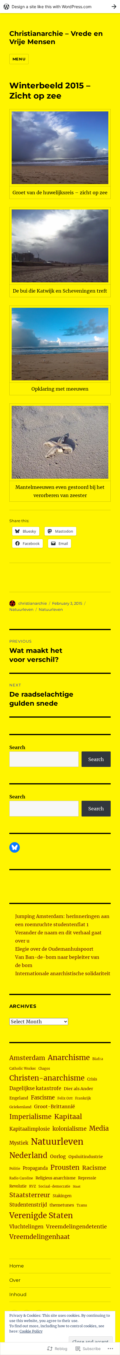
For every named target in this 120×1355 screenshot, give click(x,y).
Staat (76, 1186)
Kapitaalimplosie (29, 1129)
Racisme (94, 1167)
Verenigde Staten (41, 1215)
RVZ (32, 1186)
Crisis (92, 1079)
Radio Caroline (21, 1178)
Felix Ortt (65, 1098)
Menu (19, 59)
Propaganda (35, 1168)
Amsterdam (27, 1058)
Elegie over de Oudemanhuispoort (54, 949)
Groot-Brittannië (54, 1106)
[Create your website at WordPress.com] (60, 6)
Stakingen (62, 1195)
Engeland (18, 1098)
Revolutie (18, 1186)
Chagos (44, 1068)
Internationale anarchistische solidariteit (62, 973)
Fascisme (43, 1097)
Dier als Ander (78, 1088)
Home (16, 1266)
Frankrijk (83, 1098)
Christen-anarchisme (46, 1078)
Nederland (28, 1155)
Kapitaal (68, 1116)
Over (14, 1280)
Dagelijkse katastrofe (35, 1088)
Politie (14, 1169)
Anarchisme (69, 1057)
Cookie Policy (31, 1331)
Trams (82, 1205)
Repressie (87, 1178)
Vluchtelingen (26, 1226)
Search (17, 747)
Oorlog (58, 1156)
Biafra (97, 1059)
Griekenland (20, 1107)
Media (99, 1128)
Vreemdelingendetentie (76, 1226)
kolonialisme (69, 1128)
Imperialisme (30, 1117)
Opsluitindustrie (85, 1156)
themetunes (62, 1205)
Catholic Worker (22, 1068)
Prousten (65, 1167)
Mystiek (18, 1143)
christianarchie (32, 603)
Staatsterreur (29, 1195)
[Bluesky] (14, 847)
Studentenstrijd (28, 1205)
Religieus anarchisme (55, 1178)
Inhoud (18, 1294)
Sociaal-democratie (54, 1186)
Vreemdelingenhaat (39, 1237)
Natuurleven (21, 609)
